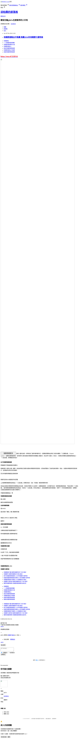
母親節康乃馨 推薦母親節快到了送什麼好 (15, 572)
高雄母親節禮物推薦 (9, 52)
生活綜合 (13, 24)
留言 (13, 635)
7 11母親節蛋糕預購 (9, 42)
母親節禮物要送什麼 (9, 44)
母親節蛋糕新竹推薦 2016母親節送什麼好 (15, 579)
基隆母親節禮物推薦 (9, 599)
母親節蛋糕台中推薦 (9, 50)
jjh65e (2, 626)
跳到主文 (3, 16)
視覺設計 (12, 639)
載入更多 (3, 645)
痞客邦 (10, 635)
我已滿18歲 (3, 737)
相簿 (5, 27)
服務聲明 (54, 718)
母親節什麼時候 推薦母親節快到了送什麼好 (15, 581)
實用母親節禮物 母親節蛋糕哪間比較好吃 (15, 583)
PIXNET (28, 718)
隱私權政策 (48, 718)
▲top (2, 642)
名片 (5, 30)
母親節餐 (6, 41)
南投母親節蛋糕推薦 (9, 48)
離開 (9, 737)
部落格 (5, 28)
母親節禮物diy (7, 46)
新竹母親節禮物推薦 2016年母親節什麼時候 (15, 576)
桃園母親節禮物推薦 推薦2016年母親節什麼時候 (17, 577)
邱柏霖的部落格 (9, 12)
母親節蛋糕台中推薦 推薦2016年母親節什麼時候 (23, 37)
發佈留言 (3, 654)
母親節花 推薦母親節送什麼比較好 (13, 574)
